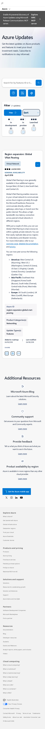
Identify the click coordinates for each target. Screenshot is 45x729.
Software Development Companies (14, 610)
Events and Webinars (10, 646)
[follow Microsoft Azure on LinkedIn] (16, 497)
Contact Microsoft (9, 713)
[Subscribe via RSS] (22, 93)
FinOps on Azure (8, 568)
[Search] (39, 83)
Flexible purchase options (11, 564)
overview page (12, 243)
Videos (5, 653)
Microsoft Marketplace (10, 614)
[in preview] (23, 132)
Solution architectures (10, 591)
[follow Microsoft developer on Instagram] (11, 497)
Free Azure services (9, 560)
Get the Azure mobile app (18, 491)
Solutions (6, 583)
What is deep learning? (10, 677)
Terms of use (27, 713)
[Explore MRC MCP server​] (31, 93)
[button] (13, 93)
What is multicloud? (9, 669)
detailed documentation (28, 243)
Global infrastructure (10, 524)
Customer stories (8, 540)
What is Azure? (7, 516)
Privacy (18, 713)
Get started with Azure (10, 520)
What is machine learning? (11, 673)
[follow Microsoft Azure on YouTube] (21, 497)
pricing (12, 246)
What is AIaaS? (7, 681)
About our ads (17, 717)
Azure (5, 9)
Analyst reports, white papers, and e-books (17, 649)
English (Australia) (12, 700)
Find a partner (7, 618)
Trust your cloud (8, 532)
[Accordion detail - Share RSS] (13, 353)
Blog (4, 634)
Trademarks (36, 713)
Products (6, 552)
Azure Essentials (8, 536)
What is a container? (9, 689)
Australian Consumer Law (32, 717)
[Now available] (33, 129)
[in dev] (11, 132)
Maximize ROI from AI (10, 571)
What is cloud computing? (11, 665)
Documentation (8, 630)
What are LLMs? (8, 685)
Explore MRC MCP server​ (34, 19)
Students (6, 642)
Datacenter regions (9, 528)
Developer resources (9, 638)
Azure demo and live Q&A (11, 599)
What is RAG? (7, 693)
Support (5, 595)
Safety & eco (7, 717)
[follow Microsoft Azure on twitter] (6, 497)
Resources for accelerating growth (14, 587)
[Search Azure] (2, 3)
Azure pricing (7, 556)
